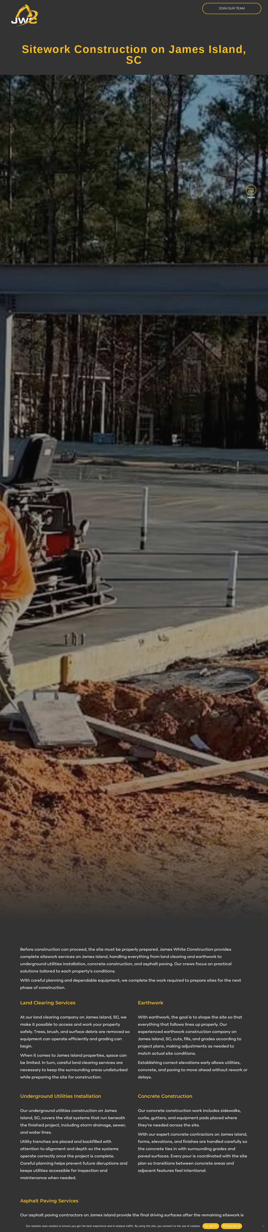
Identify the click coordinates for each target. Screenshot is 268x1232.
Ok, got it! (210, 1225)
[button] (251, 190)
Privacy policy (231, 1225)
